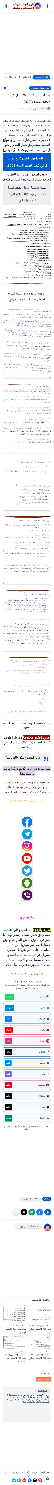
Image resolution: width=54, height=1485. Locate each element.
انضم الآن (9, 997)
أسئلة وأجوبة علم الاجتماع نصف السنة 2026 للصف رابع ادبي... (16, 1329)
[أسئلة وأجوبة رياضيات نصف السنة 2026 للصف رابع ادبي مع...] (39, 1314)
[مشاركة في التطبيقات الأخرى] (16, 1212)
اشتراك (8, 1030)
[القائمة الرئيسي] (49, 6)
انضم (8, 1063)
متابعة (8, 1019)
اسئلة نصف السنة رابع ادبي (40, 88)
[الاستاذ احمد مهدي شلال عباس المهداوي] (27, 6)
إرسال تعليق (42, 1390)
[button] (39, 1212)
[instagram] (40, 1480)
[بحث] (5, 6)
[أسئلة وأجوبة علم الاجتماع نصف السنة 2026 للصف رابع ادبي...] (14, 1314)
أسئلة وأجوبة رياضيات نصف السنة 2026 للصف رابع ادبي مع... (40, 1329)
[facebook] (30, 1480)
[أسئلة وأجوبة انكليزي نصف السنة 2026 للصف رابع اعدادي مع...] (14, 1342)
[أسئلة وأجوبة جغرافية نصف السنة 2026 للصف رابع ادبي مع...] (39, 1342)
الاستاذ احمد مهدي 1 (39, 108)
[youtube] (24, 1480)
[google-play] (19, 1480)
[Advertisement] (27, 44)
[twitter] (35, 1480)
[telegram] (14, 1480)
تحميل (8, 1118)
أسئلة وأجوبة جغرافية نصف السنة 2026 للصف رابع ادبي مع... (40, 1358)
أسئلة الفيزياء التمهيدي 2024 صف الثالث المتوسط (17, 77)
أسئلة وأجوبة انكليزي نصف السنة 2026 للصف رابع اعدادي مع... (15, 1358)
